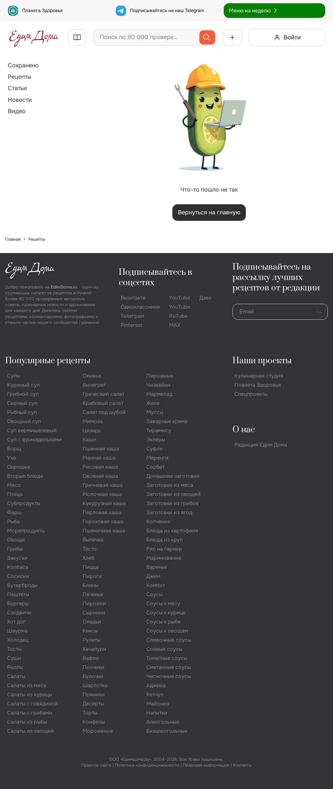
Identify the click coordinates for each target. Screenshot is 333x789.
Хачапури (94, 649)
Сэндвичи (19, 612)
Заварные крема (167, 421)
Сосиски (18, 576)
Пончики (93, 667)
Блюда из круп (164, 539)
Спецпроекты (251, 394)
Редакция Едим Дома (260, 444)
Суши (14, 658)
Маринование (163, 558)
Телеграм (132, 316)
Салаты (16, 676)
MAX (174, 325)
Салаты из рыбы (27, 721)
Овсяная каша (100, 476)
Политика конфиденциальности (147, 765)
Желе (153, 403)
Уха (11, 457)
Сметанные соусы (168, 667)
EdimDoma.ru (64, 287)
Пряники (94, 694)
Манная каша (99, 457)
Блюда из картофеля (172, 530)
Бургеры (18, 603)
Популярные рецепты (47, 360)
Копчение (158, 521)
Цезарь (92, 430)
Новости (20, 99)
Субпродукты (23, 503)
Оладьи (92, 621)
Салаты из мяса (26, 685)
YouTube (179, 297)
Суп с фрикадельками (34, 439)
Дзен (205, 297)
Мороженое (98, 731)
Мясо (14, 485)
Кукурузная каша (104, 503)
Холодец (17, 639)
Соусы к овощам (167, 630)
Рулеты (91, 639)
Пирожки (94, 603)
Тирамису (158, 430)
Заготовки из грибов (172, 503)
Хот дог (16, 621)
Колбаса (17, 567)
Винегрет (94, 384)
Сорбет (155, 466)
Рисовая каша (100, 466)
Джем (153, 576)
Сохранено (23, 65)
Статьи (17, 88)
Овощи (16, 539)
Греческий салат (103, 394)
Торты (90, 712)
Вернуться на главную (209, 212)
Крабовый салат (103, 403)
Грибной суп (23, 394)
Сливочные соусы (168, 639)
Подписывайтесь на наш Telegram (167, 10)
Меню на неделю (250, 10)
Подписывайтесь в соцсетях (155, 277)
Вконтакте (133, 297)
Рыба (13, 521)
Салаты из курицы (29, 694)
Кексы (90, 630)
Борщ (14, 448)
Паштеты (18, 594)
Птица (14, 494)
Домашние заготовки (173, 476)
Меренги (157, 457)
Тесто (90, 548)
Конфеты (94, 721)
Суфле (154, 448)
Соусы (154, 594)
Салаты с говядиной (32, 703)
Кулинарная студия (258, 375)
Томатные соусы (166, 658)
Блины (91, 585)
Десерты (93, 703)
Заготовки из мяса (169, 485)
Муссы (154, 412)
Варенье (156, 567)
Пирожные (159, 375)
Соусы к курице (166, 612)
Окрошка (18, 466)
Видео (17, 111)
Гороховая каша (103, 521)
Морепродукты (26, 530)
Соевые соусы (164, 649)
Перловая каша (102, 512)
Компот (155, 585)
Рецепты (19, 76)
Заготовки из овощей (173, 494)
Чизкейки (158, 384)
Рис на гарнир (164, 548)
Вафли (91, 658)
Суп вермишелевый (32, 430)
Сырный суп (22, 403)
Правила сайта (96, 765)
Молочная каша (102, 494)
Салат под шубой (104, 412)
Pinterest (131, 325)
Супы (13, 375)
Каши (89, 439)
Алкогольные (162, 721)
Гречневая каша (103, 485)
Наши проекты (262, 360)
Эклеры (155, 439)
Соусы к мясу (163, 603)
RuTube (178, 316)
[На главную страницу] (34, 37)
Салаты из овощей (30, 731)
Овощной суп (24, 421)
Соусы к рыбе (163, 621)
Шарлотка (95, 685)
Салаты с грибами (29, 712)
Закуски (17, 558)
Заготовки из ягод (169, 512)
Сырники (94, 612)
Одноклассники (140, 306)
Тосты (14, 649)
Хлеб (88, 558)
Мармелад (159, 394)
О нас (244, 429)
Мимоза (93, 421)
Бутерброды (22, 585)
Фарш (14, 512)
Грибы (15, 548)
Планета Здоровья (42, 10)
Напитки (156, 712)
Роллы (15, 667)
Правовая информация (206, 765)
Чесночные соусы (168, 676)
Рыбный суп (22, 412)
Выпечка (93, 539)
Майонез (157, 703)
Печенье (93, 594)
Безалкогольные (166, 731)
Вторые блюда (25, 476)
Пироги (92, 576)
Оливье (92, 375)
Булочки (93, 676)
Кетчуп (154, 694)
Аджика (156, 685)
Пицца (91, 567)
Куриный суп (23, 384)
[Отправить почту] (319, 311)
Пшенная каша (101, 448)
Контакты (242, 765)
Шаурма (17, 630)
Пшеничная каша (104, 530)
